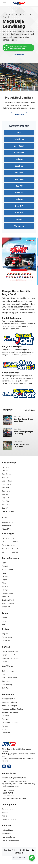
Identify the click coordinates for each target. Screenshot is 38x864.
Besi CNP (19, 159)
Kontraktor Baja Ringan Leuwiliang (23, 433)
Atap (19, 132)
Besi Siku (19, 192)
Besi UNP (19, 199)
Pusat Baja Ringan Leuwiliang (21, 445)
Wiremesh (19, 226)
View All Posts (30, 410)
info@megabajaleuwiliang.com (14, 798)
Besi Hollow (19, 152)
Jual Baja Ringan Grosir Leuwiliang (23, 420)
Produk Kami (19, 55)
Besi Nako (19, 179)
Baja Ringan (19, 139)
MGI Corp (26, 850)
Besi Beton (19, 146)
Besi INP (19, 206)
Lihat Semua (19, 115)
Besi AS (19, 186)
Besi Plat (19, 172)
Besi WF (19, 212)
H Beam (19, 219)
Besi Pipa (19, 166)
